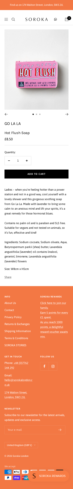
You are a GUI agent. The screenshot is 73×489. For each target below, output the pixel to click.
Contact (9, 310)
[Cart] (67, 19)
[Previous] (6, 114)
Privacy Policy (13, 317)
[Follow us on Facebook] (44, 366)
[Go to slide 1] (33, 114)
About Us (10, 303)
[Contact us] (55, 19)
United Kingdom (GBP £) (19, 445)
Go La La (12, 123)
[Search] (13, 19)
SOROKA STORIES (15, 345)
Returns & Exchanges (17, 324)
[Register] (60, 430)
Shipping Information (17, 331)
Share (7, 277)
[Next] (67, 114)
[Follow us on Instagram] (53, 366)
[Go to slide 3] (39, 114)
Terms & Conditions (16, 338)
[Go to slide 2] (36, 114)
